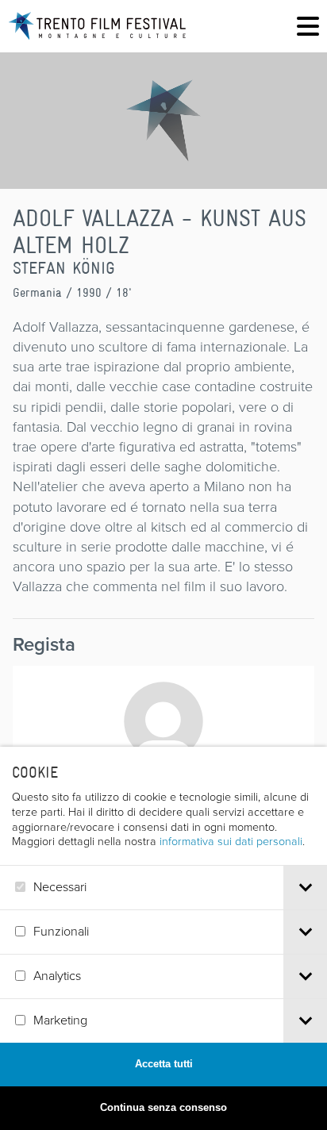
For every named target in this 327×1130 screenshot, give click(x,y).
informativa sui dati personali (231, 841)
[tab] (305, 887)
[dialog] (163, 938)
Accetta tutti (164, 1064)
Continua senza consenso (163, 1107)
